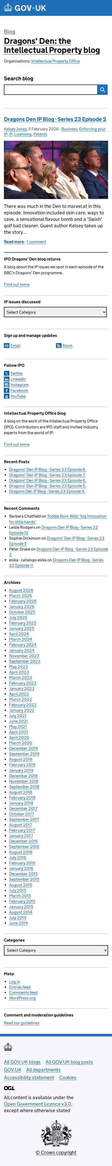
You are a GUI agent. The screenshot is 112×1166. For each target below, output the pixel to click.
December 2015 (23, 873)
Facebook (19, 390)
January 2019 (21, 770)
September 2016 (24, 846)
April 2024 (19, 633)
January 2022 (21, 710)
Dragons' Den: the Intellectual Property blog (52, 45)
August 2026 (21, 590)
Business (69, 128)
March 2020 (20, 742)
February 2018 (22, 797)
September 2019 (24, 753)
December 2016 (23, 841)
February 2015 (22, 901)
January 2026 (21, 606)
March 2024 (20, 639)
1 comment (36, 241)
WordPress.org (22, 997)
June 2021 (18, 721)
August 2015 (20, 884)
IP (11, 134)
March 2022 (20, 699)
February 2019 (22, 764)
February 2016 (22, 862)
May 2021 (18, 726)
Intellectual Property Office (55, 61)
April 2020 (19, 737)
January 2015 (21, 906)
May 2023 (18, 666)
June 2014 (18, 923)
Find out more (16, 284)
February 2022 (22, 704)
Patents (40, 134)
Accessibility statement (29, 1077)
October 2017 (21, 813)
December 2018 (23, 775)
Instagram (19, 384)
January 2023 (21, 688)
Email (15, 345)
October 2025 (22, 612)
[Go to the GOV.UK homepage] (25, 8)
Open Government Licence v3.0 (37, 1104)
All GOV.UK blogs (22, 1062)
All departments (43, 1070)
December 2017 (23, 808)
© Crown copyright (56, 1152)
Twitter (16, 373)
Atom (67, 345)
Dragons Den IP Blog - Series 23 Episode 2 (55, 119)
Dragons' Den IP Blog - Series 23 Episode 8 (47, 469)
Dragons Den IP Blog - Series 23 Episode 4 (46, 491)
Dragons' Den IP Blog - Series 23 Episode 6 (47, 480)
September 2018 (24, 786)
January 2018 (21, 803)
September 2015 (24, 879)
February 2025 (22, 622)
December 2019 (23, 748)
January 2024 (21, 650)
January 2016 (21, 868)
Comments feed (23, 992)
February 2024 (22, 644)
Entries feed (19, 987)
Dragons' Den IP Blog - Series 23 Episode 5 (47, 485)
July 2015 (17, 890)
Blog (9, 31)
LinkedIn (18, 379)
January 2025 (21, 628)
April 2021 (18, 732)
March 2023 (20, 677)
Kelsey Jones (15, 128)
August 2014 (20, 912)
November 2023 (24, 655)
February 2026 (22, 601)
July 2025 (18, 617)
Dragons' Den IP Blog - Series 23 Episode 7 (46, 474)
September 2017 (24, 819)
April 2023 (19, 672)
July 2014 (17, 917)
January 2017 (21, 835)
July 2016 (17, 857)
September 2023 (24, 661)
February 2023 (22, 683)
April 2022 (19, 693)
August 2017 (20, 824)
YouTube (18, 396)
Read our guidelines (21, 1022)
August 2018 (20, 792)
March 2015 (20, 895)
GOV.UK (12, 1070)
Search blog (18, 78)
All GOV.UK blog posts (69, 1062)
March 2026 (20, 595)
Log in (14, 981)
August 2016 (20, 852)
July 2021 (17, 715)
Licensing (23, 134)
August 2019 (20, 759)
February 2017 (22, 830)
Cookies (67, 1077)
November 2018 (23, 781)
